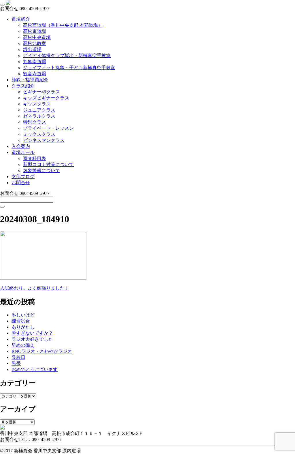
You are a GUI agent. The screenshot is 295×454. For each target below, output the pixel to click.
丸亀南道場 (34, 61)
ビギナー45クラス (41, 91)
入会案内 (21, 146)
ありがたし (23, 327)
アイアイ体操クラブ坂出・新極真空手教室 (67, 55)
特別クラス (34, 122)
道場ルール (23, 152)
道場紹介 (21, 19)
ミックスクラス (39, 134)
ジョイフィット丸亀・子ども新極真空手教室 (69, 67)
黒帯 (16, 363)
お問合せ (21, 182)
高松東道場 (34, 31)
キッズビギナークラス (46, 97)
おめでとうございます (35, 369)
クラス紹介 (23, 85)
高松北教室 (34, 43)
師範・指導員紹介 (30, 79)
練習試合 (21, 321)
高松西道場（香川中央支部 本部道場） (63, 25)
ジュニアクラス (39, 110)
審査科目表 (34, 158)
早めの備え (23, 345)
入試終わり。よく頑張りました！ (34, 288)
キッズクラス (37, 103)
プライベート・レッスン (48, 128)
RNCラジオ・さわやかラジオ (42, 351)
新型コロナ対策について (48, 164)
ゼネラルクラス (39, 116)
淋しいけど (23, 314)
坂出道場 (32, 49)
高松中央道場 (37, 37)
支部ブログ (23, 176)
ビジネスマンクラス (44, 140)
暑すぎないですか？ (32, 333)
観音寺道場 (34, 73)
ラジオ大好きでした (32, 339)
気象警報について (41, 170)
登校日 (18, 357)
